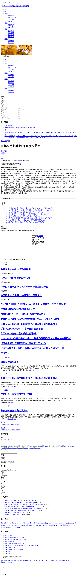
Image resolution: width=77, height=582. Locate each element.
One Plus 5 (17, 525)
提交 (3, 458)
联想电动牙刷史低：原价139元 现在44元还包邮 (23, 216)
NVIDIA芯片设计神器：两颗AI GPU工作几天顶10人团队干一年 (32, 348)
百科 (6, 13)
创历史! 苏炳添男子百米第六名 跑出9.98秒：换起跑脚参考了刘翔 (29, 218)
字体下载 (8, 2)
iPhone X (32, 523)
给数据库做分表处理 (11, 362)
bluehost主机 (12, 17)
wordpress (11, 21)
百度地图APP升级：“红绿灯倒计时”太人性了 (23, 314)
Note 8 (71, 523)
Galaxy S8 (51, 523)
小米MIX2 (10, 527)
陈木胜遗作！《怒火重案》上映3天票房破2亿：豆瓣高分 (26, 214)
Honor (56, 523)
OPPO (60, 523)
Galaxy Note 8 (6, 525)
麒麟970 (38, 525)
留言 (6, 29)
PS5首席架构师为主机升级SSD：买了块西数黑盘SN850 (26, 220)
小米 (2, 527)
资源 (6, 23)
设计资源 (11, 27)
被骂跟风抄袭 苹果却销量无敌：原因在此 (21, 295)
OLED (73, 525)
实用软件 (11, 25)
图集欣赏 (11, 41)
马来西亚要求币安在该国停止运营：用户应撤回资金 (25, 212)
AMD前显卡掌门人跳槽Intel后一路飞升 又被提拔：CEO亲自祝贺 (33, 304)
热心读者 (11, 35)
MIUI (22, 525)
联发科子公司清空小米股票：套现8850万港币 (20, 501)
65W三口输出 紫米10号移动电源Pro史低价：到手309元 (23, 508)
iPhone (48, 525)
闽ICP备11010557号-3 (63, 560)
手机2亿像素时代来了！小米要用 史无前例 (22, 328)
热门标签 (11, 31)
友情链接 (11, 37)
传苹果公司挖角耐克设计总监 (15, 278)
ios (10, 523)
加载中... (5, 353)
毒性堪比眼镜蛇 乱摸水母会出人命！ (19, 309)
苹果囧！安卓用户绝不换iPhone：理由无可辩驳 (24, 286)
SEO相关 (11, 19)
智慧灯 (26, 525)
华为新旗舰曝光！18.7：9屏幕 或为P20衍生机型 (20, 506)
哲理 (64, 525)
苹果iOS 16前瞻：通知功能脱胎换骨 (19, 333)
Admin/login (8, 125)
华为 (7, 523)
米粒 (31, 560)
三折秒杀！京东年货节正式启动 (16, 394)
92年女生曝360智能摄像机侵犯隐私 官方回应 (19, 510)
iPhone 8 (3, 523)
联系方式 (11, 33)
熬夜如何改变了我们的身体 (14, 410)
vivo (30, 525)
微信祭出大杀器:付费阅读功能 (16, 269)
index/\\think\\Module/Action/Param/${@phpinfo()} (20, 127)
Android (43, 525)
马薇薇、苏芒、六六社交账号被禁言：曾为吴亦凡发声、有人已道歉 (30, 210)
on (5, 129)
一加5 (12, 525)
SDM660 (68, 525)
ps (11, 402)
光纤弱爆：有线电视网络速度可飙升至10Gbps (20, 502)
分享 (30, 370)
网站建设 (11, 15)
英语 (15, 386)
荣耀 (67, 523)
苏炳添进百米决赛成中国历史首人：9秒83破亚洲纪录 (25, 222)
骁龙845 (25, 523)
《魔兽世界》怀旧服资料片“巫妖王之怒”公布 (23, 343)
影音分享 (11, 43)
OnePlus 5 (19, 523)
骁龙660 (59, 525)
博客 (6, 39)
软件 (5, 527)
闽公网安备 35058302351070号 (46, 560)
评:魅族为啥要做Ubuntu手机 (14, 514)
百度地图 (4, 560)
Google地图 (12, 560)
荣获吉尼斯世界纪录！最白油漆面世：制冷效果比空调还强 (24, 504)
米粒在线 (40, 236)
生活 (6, 11)
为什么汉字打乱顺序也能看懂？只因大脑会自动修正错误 (29, 324)
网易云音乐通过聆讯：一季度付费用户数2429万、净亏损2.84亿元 (29, 208)
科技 (6, 9)
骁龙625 (14, 523)
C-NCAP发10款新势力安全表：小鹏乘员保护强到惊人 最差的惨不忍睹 (36, 338)
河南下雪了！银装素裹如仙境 (14, 512)
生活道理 (8, 406)
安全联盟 (19, 560)
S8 (28, 523)
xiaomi (19, 527)
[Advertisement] (16, 245)
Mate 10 (42, 523)
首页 (2, 141)
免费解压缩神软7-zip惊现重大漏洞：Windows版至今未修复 (30, 319)
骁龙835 (54, 525)
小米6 (33, 525)
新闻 (33, 370)
